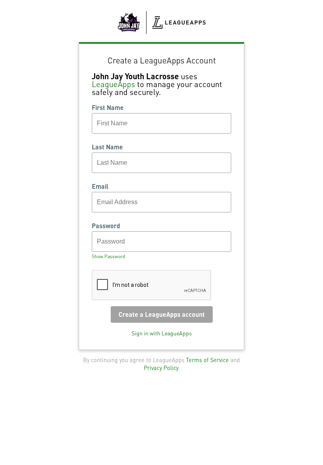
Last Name (107, 147)
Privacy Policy (161, 367)
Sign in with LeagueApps (162, 333)
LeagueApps (113, 84)
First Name (108, 108)
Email (100, 186)
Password (106, 226)
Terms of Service (207, 359)
